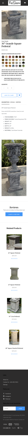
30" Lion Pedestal (14, 316)
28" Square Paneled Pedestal (14, 348)
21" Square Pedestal (14, 285)
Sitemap (5, 384)
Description (5, 102)
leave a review (14, 214)
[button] (3, 3)
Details (12, 102)
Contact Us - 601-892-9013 (10, 382)
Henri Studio (5, 41)
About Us (5, 379)
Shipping (18, 102)
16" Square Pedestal (14, 253)
